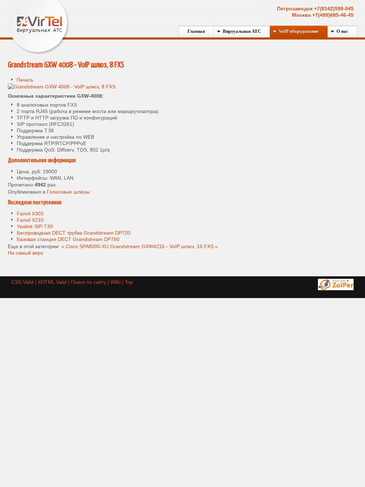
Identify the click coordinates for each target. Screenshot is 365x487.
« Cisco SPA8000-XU (85, 246)
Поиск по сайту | (90, 282)
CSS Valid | (24, 282)
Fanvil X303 (30, 213)
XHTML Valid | (54, 282)
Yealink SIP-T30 (35, 226)
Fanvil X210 (30, 220)
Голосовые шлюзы (68, 192)
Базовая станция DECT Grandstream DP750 (68, 239)
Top (129, 282)
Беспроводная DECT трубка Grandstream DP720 (73, 233)
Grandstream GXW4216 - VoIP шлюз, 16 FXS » (164, 246)
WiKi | (117, 282)
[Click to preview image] (61, 86)
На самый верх (25, 253)
